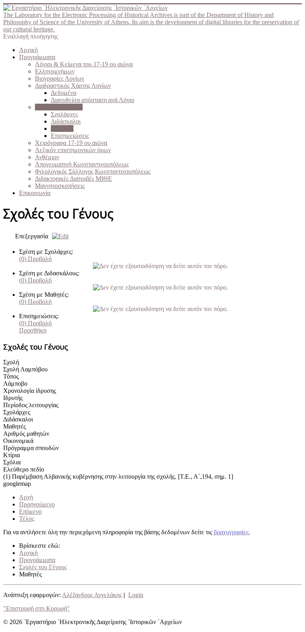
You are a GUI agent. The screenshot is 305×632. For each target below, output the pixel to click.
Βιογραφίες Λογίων (59, 78)
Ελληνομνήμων (55, 71)
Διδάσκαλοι (66, 121)
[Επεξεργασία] (58, 236)
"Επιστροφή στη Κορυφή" (36, 608)
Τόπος (11, 376)
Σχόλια (12, 462)
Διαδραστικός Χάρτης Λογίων (73, 85)
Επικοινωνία (34, 192)
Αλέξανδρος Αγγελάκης (92, 594)
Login (135, 594)
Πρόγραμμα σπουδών (31, 448)
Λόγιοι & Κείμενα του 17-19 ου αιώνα (84, 64)
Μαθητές (62, 128)
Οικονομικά (18, 440)
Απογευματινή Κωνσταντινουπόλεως (82, 164)
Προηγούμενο (37, 504)
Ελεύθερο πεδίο (23, 469)
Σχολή (11, 362)
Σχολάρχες (64, 114)
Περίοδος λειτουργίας (30, 405)
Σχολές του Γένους (59, 107)
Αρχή (26, 497)
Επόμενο (30, 511)
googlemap (17, 483)
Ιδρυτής (13, 397)
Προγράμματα (37, 57)
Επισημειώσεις (70, 135)
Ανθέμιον (47, 157)
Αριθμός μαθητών (26, 433)
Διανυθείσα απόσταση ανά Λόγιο (92, 100)
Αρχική (28, 49)
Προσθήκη (32, 330)
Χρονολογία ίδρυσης (29, 390)
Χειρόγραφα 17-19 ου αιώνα (71, 142)
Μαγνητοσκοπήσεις (60, 185)
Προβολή (35, 258)
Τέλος (26, 518)
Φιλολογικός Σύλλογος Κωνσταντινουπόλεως (93, 171)
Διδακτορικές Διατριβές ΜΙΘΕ (73, 178)
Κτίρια (11, 455)
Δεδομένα (63, 92)
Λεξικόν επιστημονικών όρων (73, 150)
